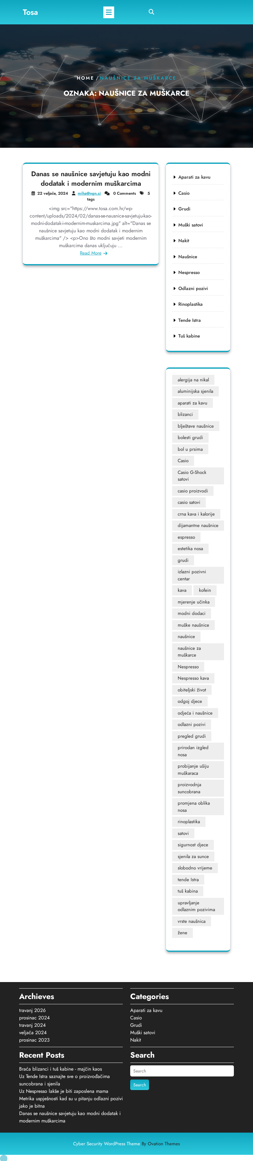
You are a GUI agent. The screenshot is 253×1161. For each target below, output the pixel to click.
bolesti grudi (190, 437)
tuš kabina (188, 891)
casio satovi (189, 502)
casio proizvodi (193, 490)
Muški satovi (190, 225)
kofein (205, 590)
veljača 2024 (33, 1032)
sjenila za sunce (193, 856)
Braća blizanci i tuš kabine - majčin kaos (60, 1068)
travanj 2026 (32, 1010)
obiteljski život (192, 689)
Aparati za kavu (194, 177)
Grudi (184, 208)
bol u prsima (190, 449)
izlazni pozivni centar (192, 575)
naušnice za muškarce (189, 652)
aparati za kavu (192, 403)
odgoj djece (190, 701)
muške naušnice (193, 625)
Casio (183, 193)
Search (139, 1085)
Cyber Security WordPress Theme (126, 1143)
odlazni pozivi (191, 724)
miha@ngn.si (89, 193)
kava (182, 590)
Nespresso (189, 272)
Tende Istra (189, 320)
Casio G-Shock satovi (192, 476)
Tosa (30, 12)
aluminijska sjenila (195, 391)
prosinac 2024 (34, 1017)
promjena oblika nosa (194, 807)
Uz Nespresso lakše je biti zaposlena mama (63, 1091)
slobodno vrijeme (195, 868)
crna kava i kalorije (196, 514)
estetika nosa (190, 548)
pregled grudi (192, 736)
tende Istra (188, 879)
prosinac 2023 (34, 1039)
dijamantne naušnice (198, 525)
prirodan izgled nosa (193, 751)
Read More (91, 253)
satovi (183, 833)
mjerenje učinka (193, 602)
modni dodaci (191, 613)
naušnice (186, 636)
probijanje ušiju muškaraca (193, 770)
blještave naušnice (196, 426)
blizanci (185, 414)
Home (85, 78)
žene (182, 932)
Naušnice (187, 256)
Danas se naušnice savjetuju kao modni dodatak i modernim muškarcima (91, 178)
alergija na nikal (193, 379)
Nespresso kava (193, 678)
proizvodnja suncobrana (189, 788)
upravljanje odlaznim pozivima (196, 906)
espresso (186, 537)
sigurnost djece (193, 844)
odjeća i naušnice (195, 713)
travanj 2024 (32, 1025)
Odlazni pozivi (193, 288)
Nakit (183, 240)
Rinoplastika (190, 304)
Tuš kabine (189, 336)
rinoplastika (189, 821)
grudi (183, 560)
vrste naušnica (191, 921)
